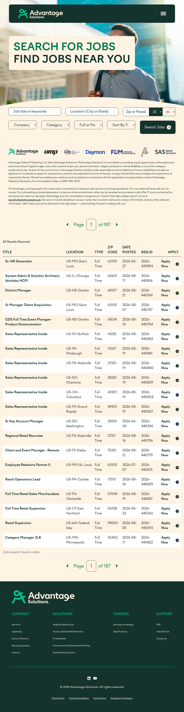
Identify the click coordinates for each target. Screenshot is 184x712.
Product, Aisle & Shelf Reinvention (68, 632)
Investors (16, 653)
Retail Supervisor (18, 523)
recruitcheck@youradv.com (24, 199)
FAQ (158, 625)
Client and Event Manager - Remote (32, 450)
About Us (16, 625)
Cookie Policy (99, 698)
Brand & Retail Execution (64, 653)
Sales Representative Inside (26, 334)
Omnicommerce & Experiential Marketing (71, 646)
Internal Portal (163, 632)
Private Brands (59, 639)
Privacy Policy (58, 698)
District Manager (18, 290)
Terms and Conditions (79, 698)
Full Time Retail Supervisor (25, 508)
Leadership (17, 632)
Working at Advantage (123, 625)
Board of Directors (20, 639)
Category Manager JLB (23, 538)
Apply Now (170, 263)
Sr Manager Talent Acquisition (28, 305)
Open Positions (120, 632)
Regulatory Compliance (121, 698)
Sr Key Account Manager (24, 421)
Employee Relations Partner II (27, 465)
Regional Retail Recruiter (24, 436)
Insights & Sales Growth (63, 625)
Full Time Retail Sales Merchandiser (32, 494)
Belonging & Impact (21, 646)
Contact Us (162, 639)
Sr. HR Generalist (18, 261)
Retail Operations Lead (22, 479)
